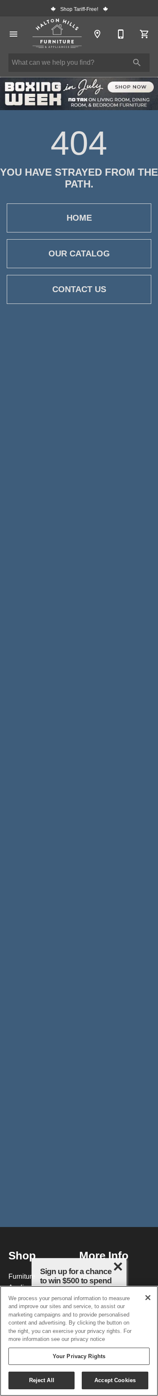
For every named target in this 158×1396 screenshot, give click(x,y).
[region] (79, 1341)
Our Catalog (79, 253)
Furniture (21, 1276)
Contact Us (79, 289)
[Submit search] (137, 62)
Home (79, 218)
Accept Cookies (115, 1380)
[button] (13, 34)
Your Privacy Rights (79, 1356)
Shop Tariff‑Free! (79, 9)
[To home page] (57, 34)
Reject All (41, 1380)
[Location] (97, 34)
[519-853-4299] (121, 34)
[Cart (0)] (144, 34)
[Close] (148, 1297)
